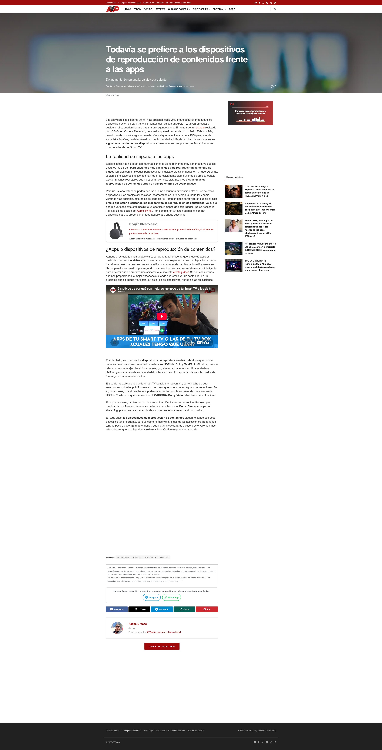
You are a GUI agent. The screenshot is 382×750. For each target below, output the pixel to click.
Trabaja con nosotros (132, 730)
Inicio (128, 9)
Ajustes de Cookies (196, 730)
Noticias (164, 86)
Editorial (218, 9)
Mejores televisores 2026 (131, 2)
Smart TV (164, 557)
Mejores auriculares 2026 (153, 2)
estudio (200, 127)
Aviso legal (148, 730)
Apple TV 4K (144, 210)
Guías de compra (178, 9)
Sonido (148, 9)
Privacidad (160, 730)
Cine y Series (200, 9)
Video (137, 9)
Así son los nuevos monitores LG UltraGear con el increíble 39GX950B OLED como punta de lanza (260, 248)
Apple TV (137, 557)
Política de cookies (176, 730)
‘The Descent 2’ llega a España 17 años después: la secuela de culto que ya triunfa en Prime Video (259, 191)
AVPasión (116, 742)
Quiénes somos (113, 730)
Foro (232, 9)
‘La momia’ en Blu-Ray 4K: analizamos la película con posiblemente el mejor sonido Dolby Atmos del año (260, 208)
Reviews (160, 9)
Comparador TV (112, 2)
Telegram (153, 597)
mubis (273, 730)
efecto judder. (181, 272)
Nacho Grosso (116, 86)
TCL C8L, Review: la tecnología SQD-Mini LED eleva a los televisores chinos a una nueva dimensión (260, 265)
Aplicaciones (123, 557)
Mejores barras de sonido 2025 (178, 2)
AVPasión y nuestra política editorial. (164, 632)
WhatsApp (173, 597)
